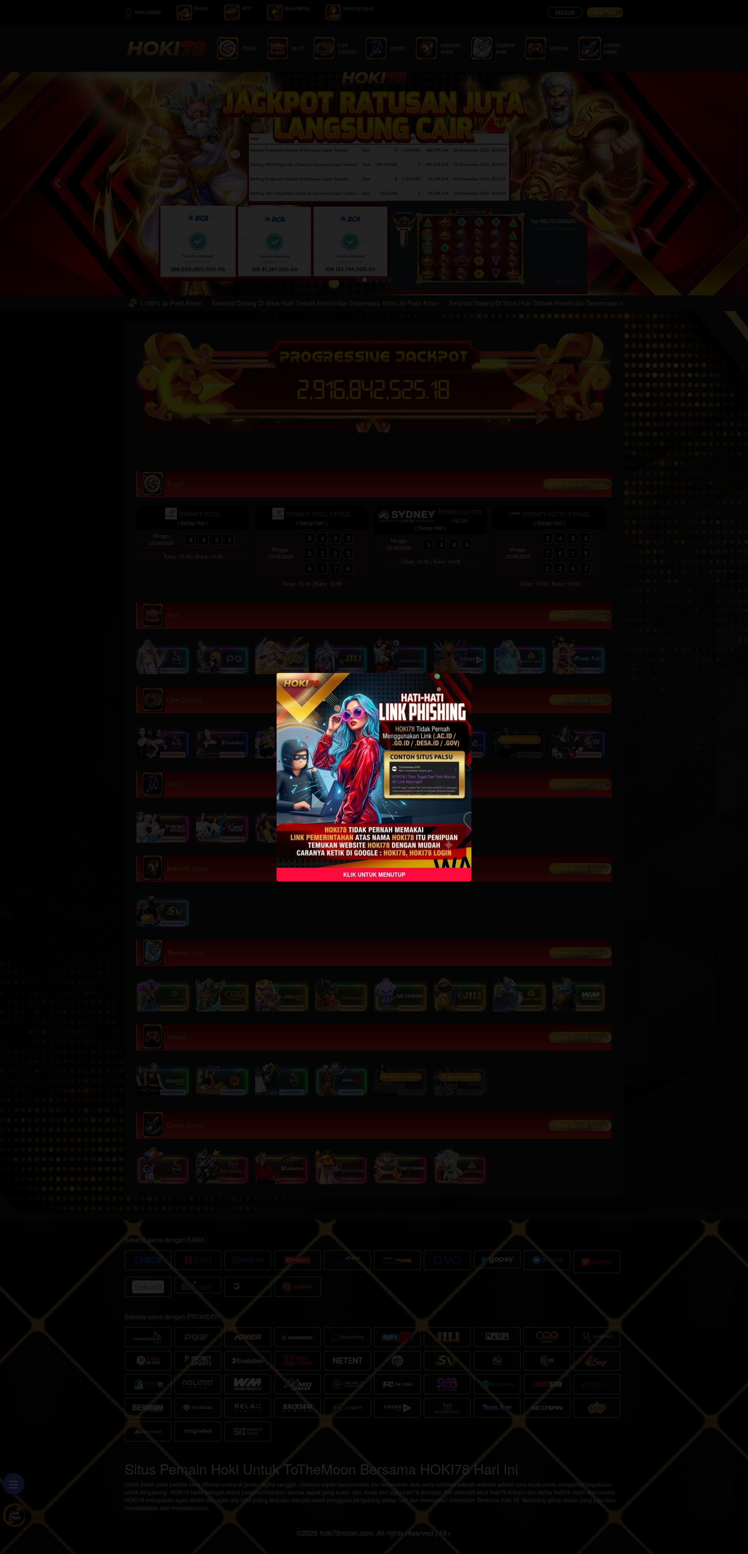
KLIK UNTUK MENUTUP (374, 874)
